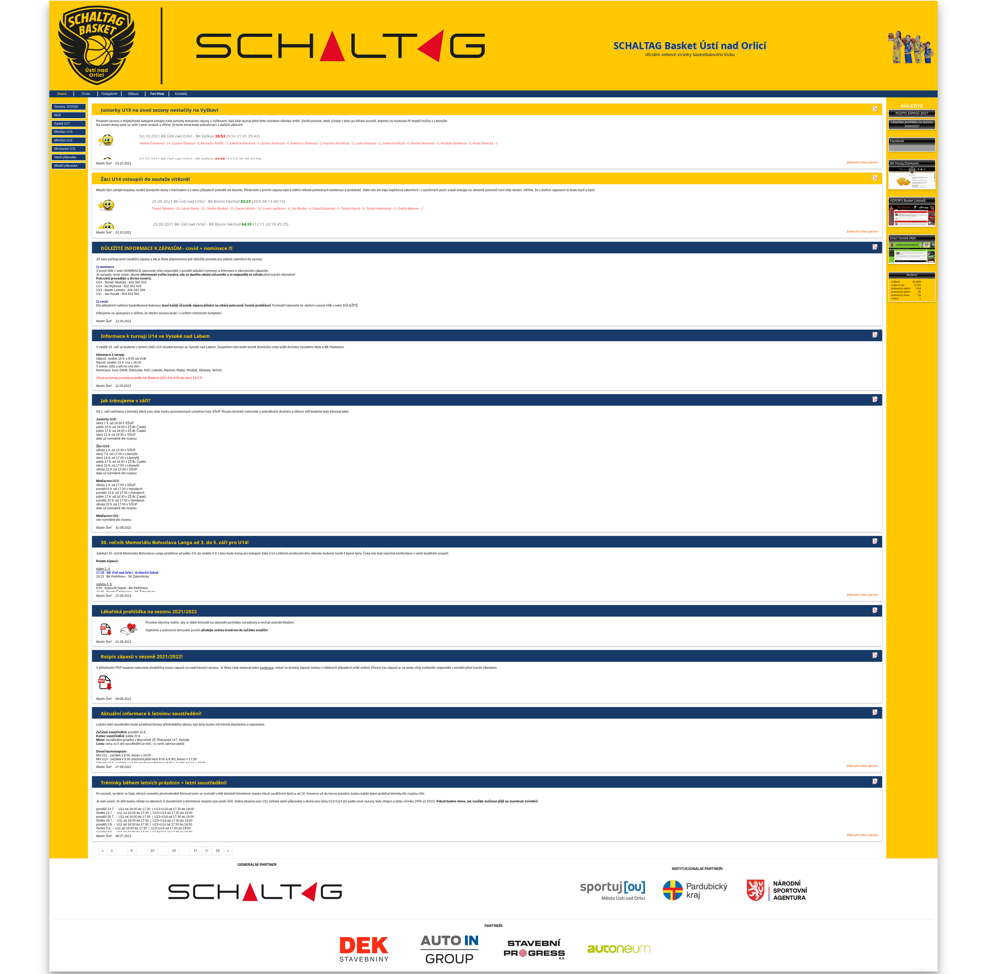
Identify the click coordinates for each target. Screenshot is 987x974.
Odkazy (133, 93)
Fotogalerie (109, 93)
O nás (86, 93)
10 (152, 850)
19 (218, 850)
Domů (62, 93)
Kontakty (181, 93)
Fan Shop (157, 93)
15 (174, 850)
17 (195, 850)
